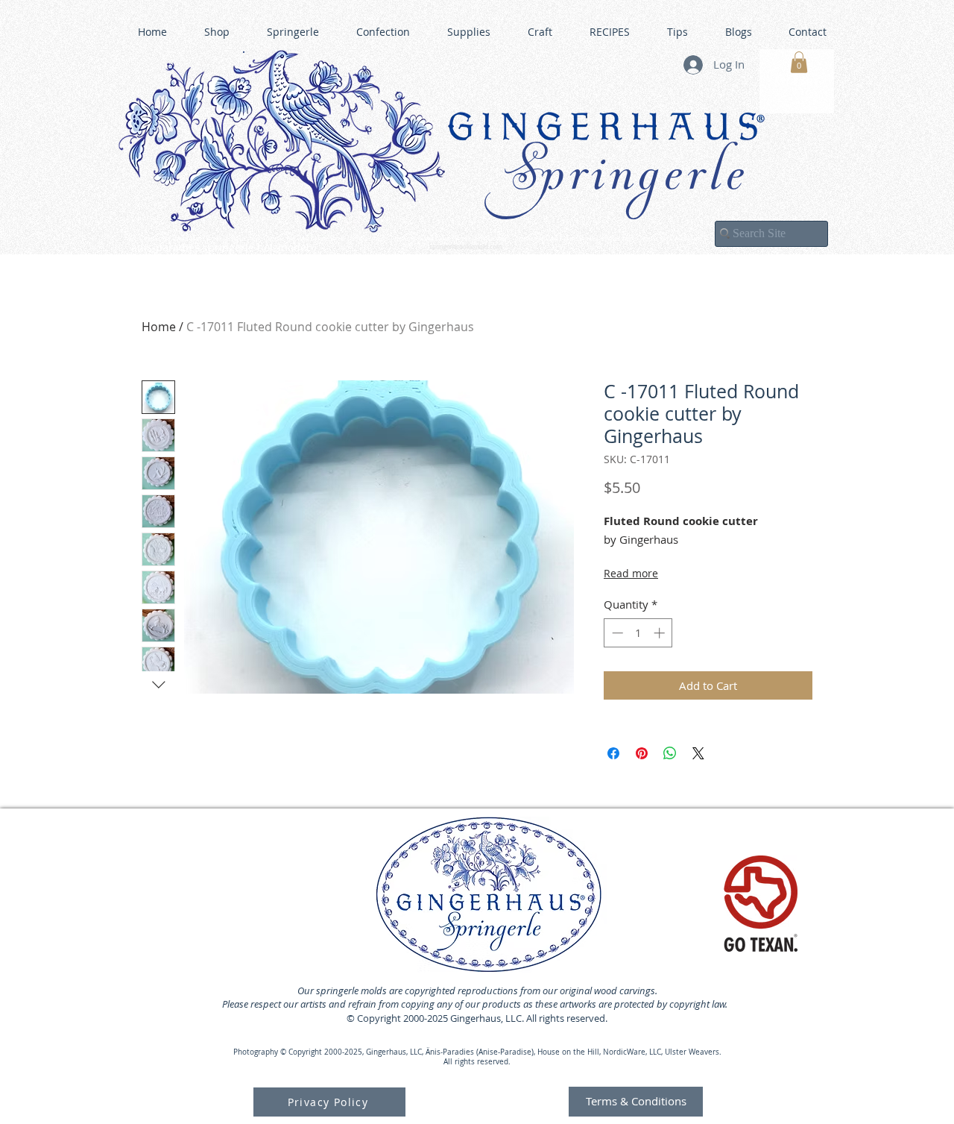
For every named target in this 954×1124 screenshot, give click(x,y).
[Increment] (661, 633)
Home (159, 326)
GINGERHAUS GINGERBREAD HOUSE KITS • (622, 239)
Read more (631, 573)
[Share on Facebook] (613, 753)
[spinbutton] (638, 633)
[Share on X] (698, 753)
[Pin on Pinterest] (642, 753)
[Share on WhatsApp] (670, 753)
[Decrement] (616, 633)
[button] (799, 62)
